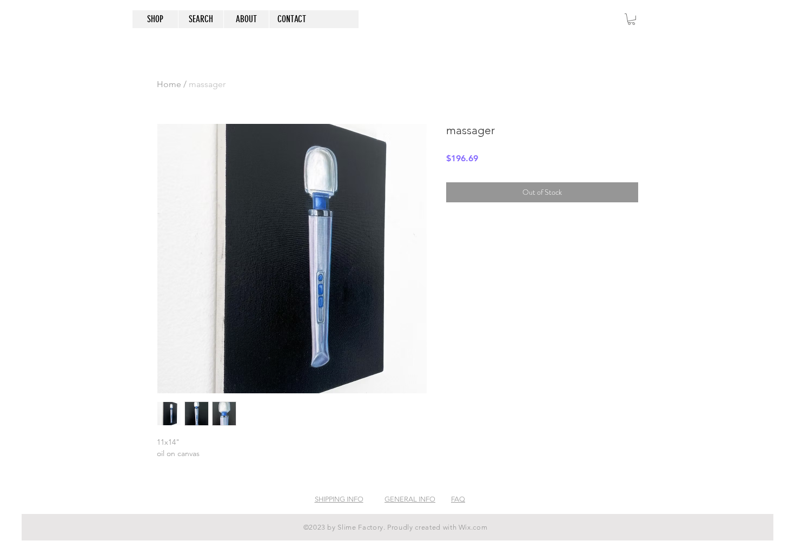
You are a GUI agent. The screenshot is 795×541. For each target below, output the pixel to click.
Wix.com (473, 527)
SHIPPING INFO (339, 499)
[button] (631, 19)
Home (169, 84)
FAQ (458, 499)
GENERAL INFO (410, 499)
